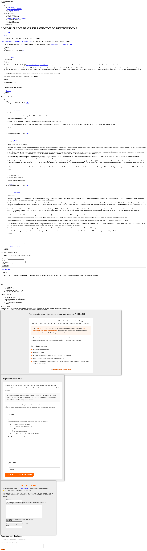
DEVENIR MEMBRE (10, 297)
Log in (2, 269)
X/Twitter (11, 414)
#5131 (27, 103)
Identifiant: (5, 260)
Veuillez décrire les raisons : (16, 437)
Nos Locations (11, 7)
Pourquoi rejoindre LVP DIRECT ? (17, 18)
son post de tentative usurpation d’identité (37, 65)
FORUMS (9, 41)
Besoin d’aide (24, 488)
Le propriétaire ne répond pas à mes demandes (26, 433)
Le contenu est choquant (20, 431)
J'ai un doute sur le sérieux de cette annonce (25, 429)
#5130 (27, 133)
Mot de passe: (6, 262)
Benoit (18, 246)
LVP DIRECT (8, 287)
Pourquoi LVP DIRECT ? (14, 9)
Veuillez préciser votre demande (15, 504)
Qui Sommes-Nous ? (9, 288)
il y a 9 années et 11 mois (65, 44)
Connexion (5, 265)
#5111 (24, 50)
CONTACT (7, 303)
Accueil (3, 41)
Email (7, 525)
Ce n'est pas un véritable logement (23, 426)
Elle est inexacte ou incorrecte (22, 424)
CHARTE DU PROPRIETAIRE (13, 302)
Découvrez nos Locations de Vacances (14, 290)
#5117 (27, 185)
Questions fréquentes (13, 10)
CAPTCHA (11, 470)
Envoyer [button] (3, 549)
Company (8, 499)
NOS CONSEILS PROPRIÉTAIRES (14, 299)
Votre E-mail (12, 462)
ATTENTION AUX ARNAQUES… (23, 41)
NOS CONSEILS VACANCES (13, 291)
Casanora (8, 91)
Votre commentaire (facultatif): (9, 542)
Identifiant (9, 520)
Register (7, 269)
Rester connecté (8, 264)
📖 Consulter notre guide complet (61, 369)
